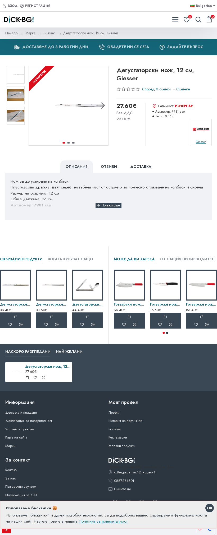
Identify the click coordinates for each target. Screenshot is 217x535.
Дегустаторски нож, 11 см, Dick (15, 304)
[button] (34, 105)
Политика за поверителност (103, 521)
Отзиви (109, 166)
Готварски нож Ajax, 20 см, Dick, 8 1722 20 (129, 304)
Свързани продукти (21, 259)
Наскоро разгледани (28, 351)
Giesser (49, 33)
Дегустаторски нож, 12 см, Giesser (51, 304)
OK (210, 508)
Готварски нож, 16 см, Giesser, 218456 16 (165, 304)
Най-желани (69, 351)
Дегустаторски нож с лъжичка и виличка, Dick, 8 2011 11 (87, 304)
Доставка (140, 166)
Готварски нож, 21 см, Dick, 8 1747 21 (201, 304)
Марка (30, 33)
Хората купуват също (70, 259)
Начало (11, 33)
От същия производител (187, 259)
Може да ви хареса (134, 259)
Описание (77, 166)
